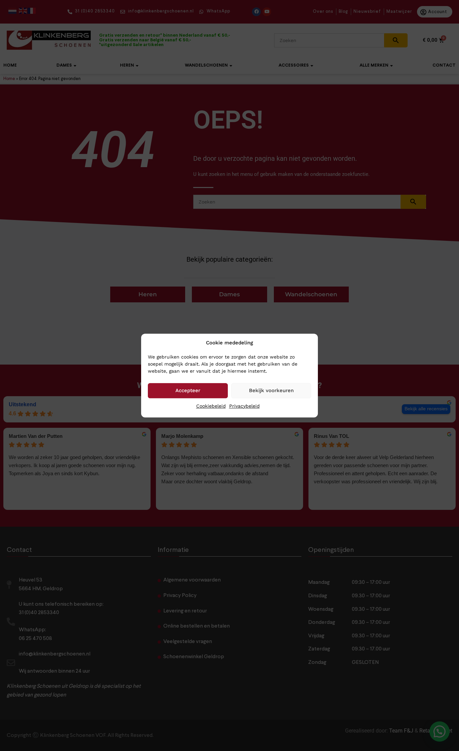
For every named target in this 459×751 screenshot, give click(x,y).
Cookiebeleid (211, 406)
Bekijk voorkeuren (271, 390)
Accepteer (187, 390)
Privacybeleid (244, 406)
